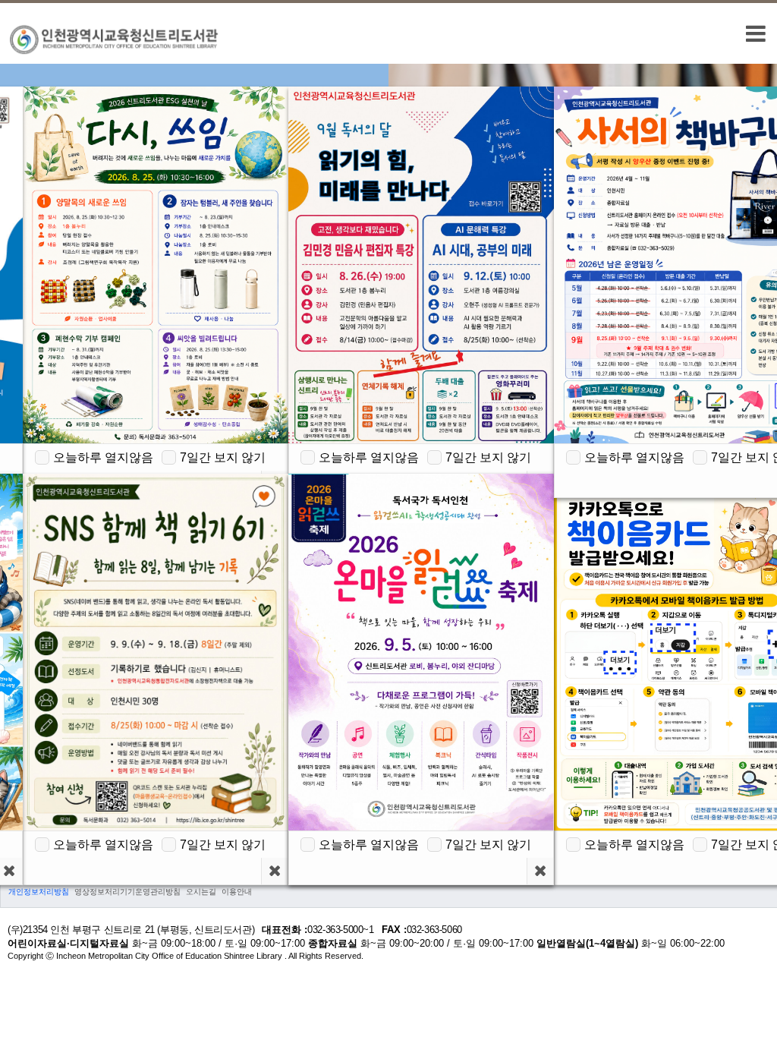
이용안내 (237, 891)
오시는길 (201, 891)
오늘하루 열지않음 (103, 457)
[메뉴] (756, 33)
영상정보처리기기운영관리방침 (127, 891)
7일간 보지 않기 (223, 457)
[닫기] (274, 871)
